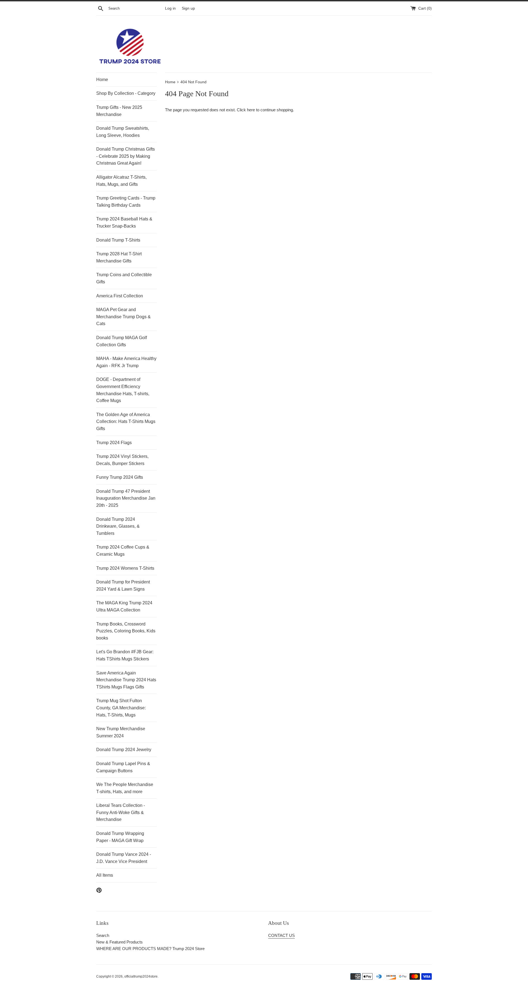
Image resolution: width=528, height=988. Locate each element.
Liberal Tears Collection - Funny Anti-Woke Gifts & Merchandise (120, 812)
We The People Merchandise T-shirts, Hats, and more (124, 788)
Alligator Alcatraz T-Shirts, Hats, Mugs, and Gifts (121, 181)
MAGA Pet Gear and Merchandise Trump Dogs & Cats (123, 316)
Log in (170, 8)
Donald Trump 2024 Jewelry (123, 749)
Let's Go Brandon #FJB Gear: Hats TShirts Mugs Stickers (124, 655)
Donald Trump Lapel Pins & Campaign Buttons (123, 767)
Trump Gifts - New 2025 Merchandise (119, 111)
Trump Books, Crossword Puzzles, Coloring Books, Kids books (125, 631)
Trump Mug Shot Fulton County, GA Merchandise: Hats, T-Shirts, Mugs (121, 707)
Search (102, 935)
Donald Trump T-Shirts (118, 240)
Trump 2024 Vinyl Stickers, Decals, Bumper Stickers (122, 460)
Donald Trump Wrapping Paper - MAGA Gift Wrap (120, 837)
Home (102, 79)
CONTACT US (281, 935)
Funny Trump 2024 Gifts (119, 477)
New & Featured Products (119, 942)
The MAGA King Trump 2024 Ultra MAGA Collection (124, 606)
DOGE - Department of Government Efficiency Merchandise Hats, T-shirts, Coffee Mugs (122, 390)
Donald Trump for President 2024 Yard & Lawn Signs (123, 585)
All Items (104, 875)
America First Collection (119, 296)
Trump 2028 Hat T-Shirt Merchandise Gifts (119, 257)
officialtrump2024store (141, 976)
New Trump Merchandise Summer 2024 (120, 732)
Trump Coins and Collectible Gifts (124, 278)
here (251, 109)
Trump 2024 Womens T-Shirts (125, 568)
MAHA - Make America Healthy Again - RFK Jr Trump (126, 362)
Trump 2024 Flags (114, 442)
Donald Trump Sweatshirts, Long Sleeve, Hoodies (122, 132)
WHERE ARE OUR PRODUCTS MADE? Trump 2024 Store (150, 948)
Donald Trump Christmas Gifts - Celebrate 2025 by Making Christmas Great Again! (125, 156)
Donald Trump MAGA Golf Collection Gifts (121, 341)
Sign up (188, 8)
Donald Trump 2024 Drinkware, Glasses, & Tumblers (118, 526)
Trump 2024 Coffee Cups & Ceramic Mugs (122, 551)
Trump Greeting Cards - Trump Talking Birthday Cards (125, 201)
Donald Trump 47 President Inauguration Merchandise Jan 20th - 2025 (125, 498)
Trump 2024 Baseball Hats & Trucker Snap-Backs (124, 222)
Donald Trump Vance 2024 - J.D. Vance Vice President (123, 858)
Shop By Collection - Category (125, 93)
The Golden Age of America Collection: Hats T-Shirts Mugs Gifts (125, 421)
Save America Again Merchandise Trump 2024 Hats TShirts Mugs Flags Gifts (126, 680)
